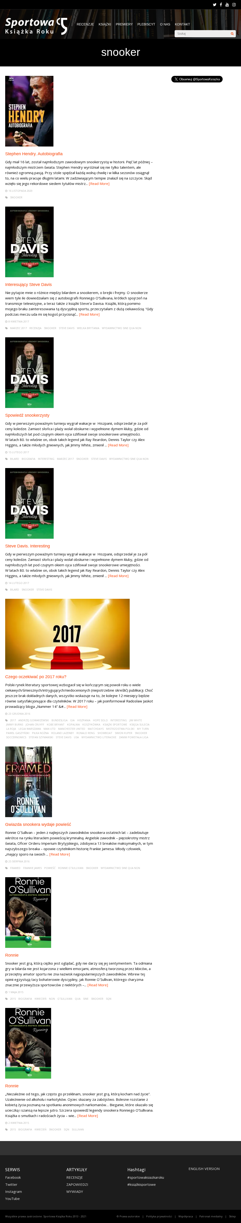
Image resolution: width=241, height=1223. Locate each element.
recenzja (35, 328)
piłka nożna (40, 733)
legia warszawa (30, 728)
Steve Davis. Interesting (27, 546)
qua (77, 998)
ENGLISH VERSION (204, 1168)
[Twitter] (215, 4)
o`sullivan (64, 998)
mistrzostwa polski (120, 728)
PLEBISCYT (146, 24)
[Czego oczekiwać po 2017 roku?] (67, 668)
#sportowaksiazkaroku (145, 1177)
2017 (13, 720)
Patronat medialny (211, 1216)
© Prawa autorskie (128, 1216)
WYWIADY (74, 1191)
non (52, 998)
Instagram (13, 1191)
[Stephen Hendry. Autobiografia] (29, 145)
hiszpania (83, 720)
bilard (14, 458)
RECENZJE (85, 24)
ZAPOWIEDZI (77, 1184)
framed (15, 868)
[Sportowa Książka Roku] (38, 34)
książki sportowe (115, 724)
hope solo (100, 720)
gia (72, 720)
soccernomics (16, 737)
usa (76, 737)
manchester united (71, 728)
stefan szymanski (41, 737)
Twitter (11, 1184)
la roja (11, 728)
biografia (28, 458)
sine (85, 998)
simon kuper (123, 733)
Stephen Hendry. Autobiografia (34, 153)
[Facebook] (221, 4)
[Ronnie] (28, 946)
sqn (108, 998)
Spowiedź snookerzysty (27, 415)
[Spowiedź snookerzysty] (29, 406)
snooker (16, 197)
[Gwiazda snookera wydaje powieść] (28, 816)
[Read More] (99, 183)
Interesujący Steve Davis (28, 284)
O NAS (165, 24)
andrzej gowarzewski (33, 720)
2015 (13, 998)
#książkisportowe (141, 1184)
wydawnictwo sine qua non (121, 328)
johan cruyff (35, 724)
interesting (46, 458)
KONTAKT (182, 24)
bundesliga (60, 720)
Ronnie (12, 955)
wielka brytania (88, 328)
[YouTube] (227, 4)
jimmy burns (14, 724)
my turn (143, 728)
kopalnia (73, 724)
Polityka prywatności (159, 1216)
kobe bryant (55, 724)
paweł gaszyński (17, 733)
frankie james (32, 868)
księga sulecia (139, 724)
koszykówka (91, 724)
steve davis (66, 328)
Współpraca (185, 1216)
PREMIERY (124, 24)
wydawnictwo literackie (98, 737)
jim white (135, 720)
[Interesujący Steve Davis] (29, 276)
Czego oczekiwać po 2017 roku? (35, 676)
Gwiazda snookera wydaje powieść (38, 824)
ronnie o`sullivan (70, 868)
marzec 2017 (18, 328)
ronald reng (85, 733)
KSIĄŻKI (105, 24)
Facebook (13, 1177)
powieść (50, 868)
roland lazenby (62, 733)
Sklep (232, 1216)
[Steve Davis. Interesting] (29, 537)
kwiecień (40, 998)
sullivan (78, 1129)
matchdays (96, 728)
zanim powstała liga (133, 737)
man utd (50, 728)
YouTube (12, 1198)
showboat (104, 733)
